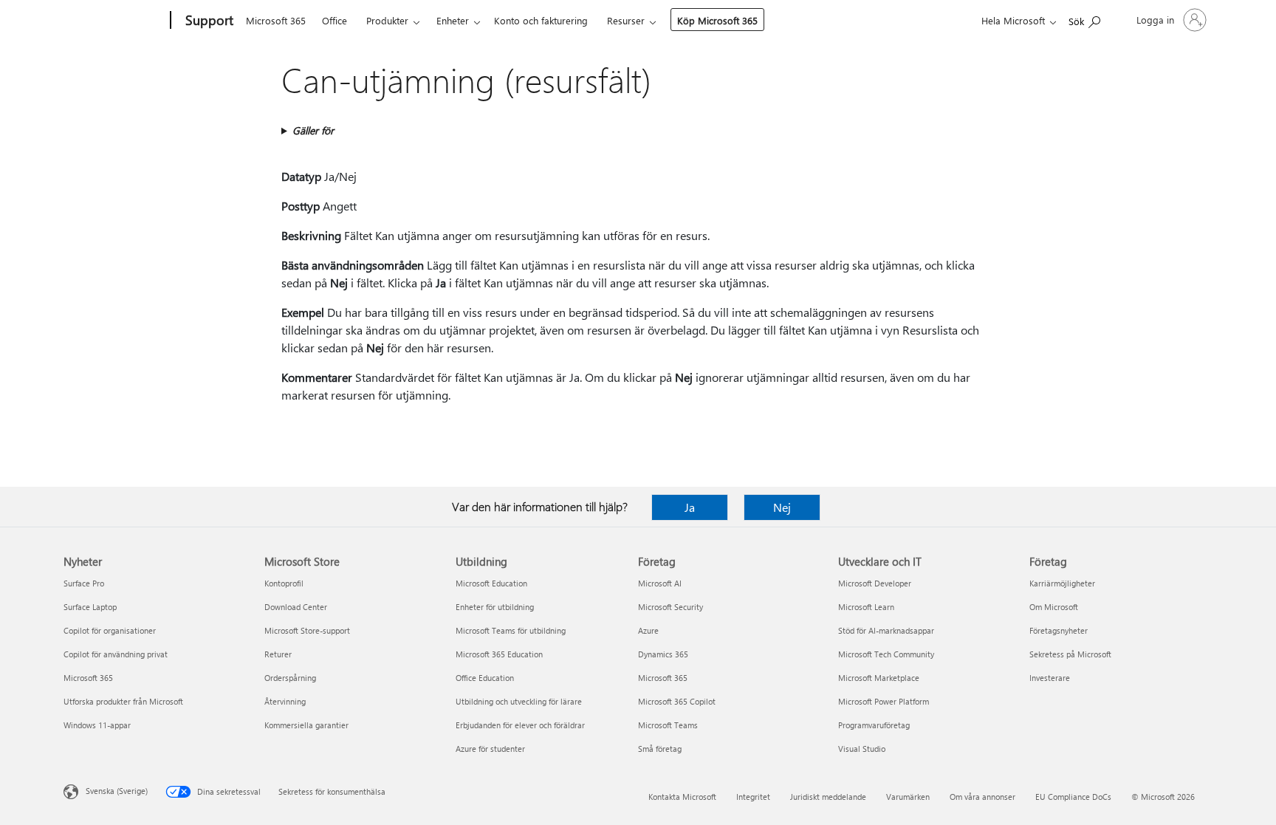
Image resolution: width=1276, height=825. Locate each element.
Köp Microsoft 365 (717, 20)
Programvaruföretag (874, 724)
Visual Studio (861, 748)
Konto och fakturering (541, 20)
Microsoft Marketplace (878, 677)
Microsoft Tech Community (886, 654)
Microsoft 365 (276, 20)
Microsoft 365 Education (499, 654)
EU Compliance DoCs (1073, 796)
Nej (782, 507)
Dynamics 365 (663, 654)
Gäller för (313, 130)
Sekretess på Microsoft (1070, 654)
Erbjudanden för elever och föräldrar (520, 724)
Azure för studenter (490, 748)
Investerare (1049, 677)
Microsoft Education (491, 583)
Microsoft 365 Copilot (677, 701)
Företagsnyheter (1058, 630)
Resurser (626, 20)
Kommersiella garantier (306, 724)
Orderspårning (290, 677)
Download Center (295, 606)
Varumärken (908, 796)
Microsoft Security (670, 606)
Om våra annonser (982, 796)
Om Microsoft (1053, 606)
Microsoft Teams (668, 724)
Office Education (485, 677)
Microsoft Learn (866, 606)
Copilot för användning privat (116, 654)
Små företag (660, 748)
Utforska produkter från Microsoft (123, 701)
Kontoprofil (283, 583)
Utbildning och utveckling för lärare (519, 701)
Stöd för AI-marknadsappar (886, 630)
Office (334, 20)
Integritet (753, 796)
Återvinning (285, 701)
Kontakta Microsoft (682, 796)
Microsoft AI (660, 583)
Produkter (387, 20)
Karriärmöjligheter (1062, 583)
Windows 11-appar (97, 724)
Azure (648, 630)
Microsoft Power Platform (883, 701)
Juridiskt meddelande (828, 796)
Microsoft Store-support (307, 630)
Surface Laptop (90, 606)
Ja (690, 507)
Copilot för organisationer (110, 630)
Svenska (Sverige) (117, 790)
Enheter (452, 20)
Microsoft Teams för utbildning (511, 630)
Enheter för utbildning (495, 606)
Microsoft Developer (874, 583)
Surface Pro (84, 583)
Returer (278, 654)
